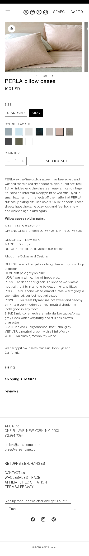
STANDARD (16, 113)
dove (19, 131)
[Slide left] (36, 76)
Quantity (12, 153)
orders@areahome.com (22, 445)
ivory (29, 131)
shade (69, 131)
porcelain (49, 131)
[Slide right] (52, 76)
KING (36, 113)
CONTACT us (15, 473)
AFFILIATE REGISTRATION (26, 482)
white (29, 141)
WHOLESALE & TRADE (23, 477)
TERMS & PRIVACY (19, 487)
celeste (8, 131)
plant (39, 131)
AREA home (49, 547)
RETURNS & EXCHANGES (25, 463)
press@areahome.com (21, 449)
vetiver (19, 141)
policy (58, 249)
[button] (60, 12)
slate (8, 141)
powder (59, 131)
